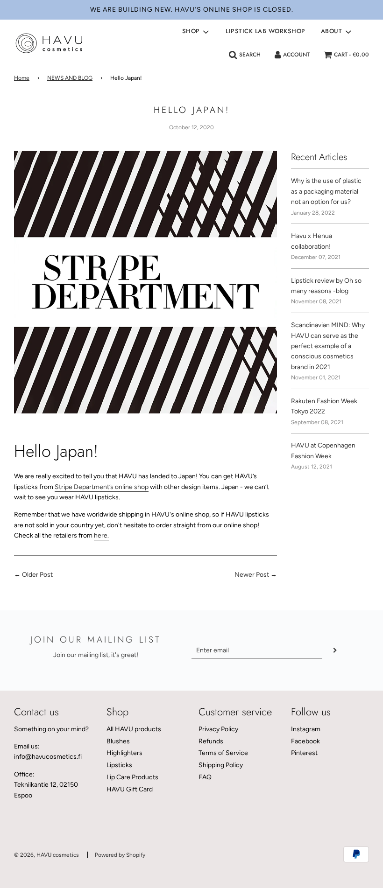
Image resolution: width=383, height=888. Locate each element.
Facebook (305, 741)
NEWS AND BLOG (69, 78)
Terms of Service (223, 753)
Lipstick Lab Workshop (265, 31)
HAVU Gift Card (129, 789)
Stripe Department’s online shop (102, 487)
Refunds (211, 741)
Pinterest (304, 753)
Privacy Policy (218, 729)
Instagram (305, 729)
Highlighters (124, 753)
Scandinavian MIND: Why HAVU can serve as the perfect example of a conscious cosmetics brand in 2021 (328, 346)
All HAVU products (133, 729)
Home (21, 78)
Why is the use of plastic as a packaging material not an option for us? (326, 191)
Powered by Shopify (120, 855)
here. (101, 535)
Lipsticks (119, 765)
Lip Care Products (132, 777)
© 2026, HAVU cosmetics (46, 855)
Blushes (118, 741)
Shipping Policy (221, 765)
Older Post (37, 575)
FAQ (205, 777)
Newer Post (251, 575)
